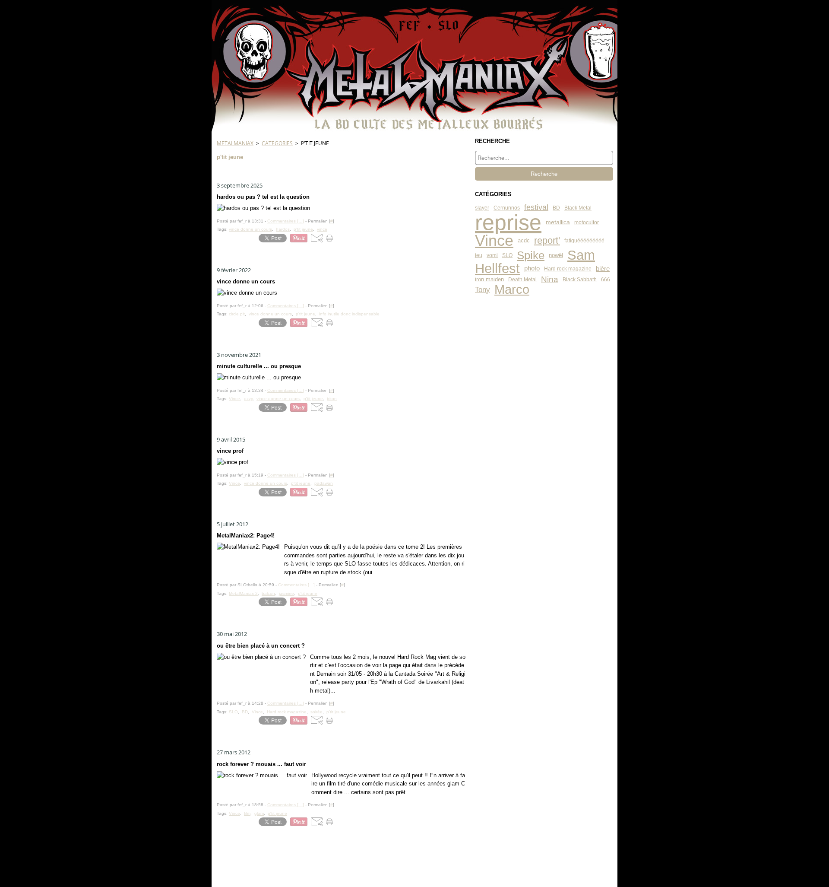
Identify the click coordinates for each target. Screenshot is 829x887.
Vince (494, 241)
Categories (277, 143)
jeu (478, 255)
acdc (524, 241)
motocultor (586, 222)
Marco (511, 289)
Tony (482, 290)
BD (556, 207)
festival (536, 208)
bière (603, 268)
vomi (492, 255)
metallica (558, 222)
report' (547, 241)
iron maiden (489, 280)
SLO (507, 255)
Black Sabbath (580, 279)
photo (532, 268)
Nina (549, 279)
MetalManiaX (235, 143)
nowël (556, 255)
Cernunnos (507, 207)
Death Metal (522, 279)
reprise (508, 222)
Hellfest (497, 268)
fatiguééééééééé (584, 240)
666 (605, 279)
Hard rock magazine (568, 268)
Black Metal (578, 207)
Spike (530, 255)
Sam (581, 255)
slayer (482, 207)
